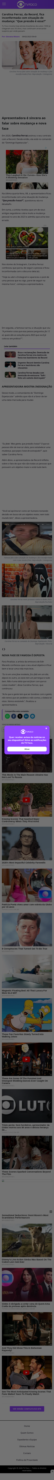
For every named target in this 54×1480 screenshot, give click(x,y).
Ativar (27, 749)
